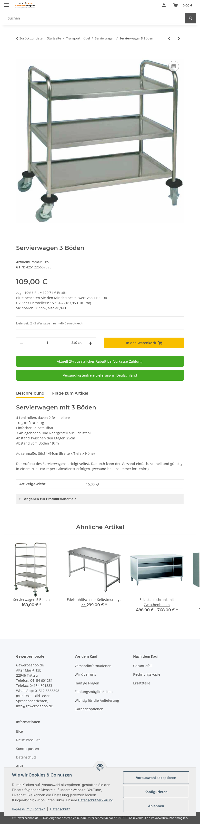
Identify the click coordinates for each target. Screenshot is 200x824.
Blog (19, 731)
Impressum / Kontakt (28, 809)
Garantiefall (142, 665)
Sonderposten (27, 748)
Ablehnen (156, 806)
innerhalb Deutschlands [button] (67, 323)
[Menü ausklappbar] (6, 3)
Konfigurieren (156, 792)
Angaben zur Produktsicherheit (47, 499)
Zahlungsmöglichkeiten (94, 691)
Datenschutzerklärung (95, 800)
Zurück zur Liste (31, 38)
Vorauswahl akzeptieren (156, 778)
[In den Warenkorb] (20, 54)
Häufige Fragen (87, 683)
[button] (164, 5)
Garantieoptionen (89, 709)
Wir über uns (85, 674)
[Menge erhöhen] (90, 343)
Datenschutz (60, 809)
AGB (19, 766)
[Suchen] (190, 18)
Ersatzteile (141, 683)
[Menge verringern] (21, 343)
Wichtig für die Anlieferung (97, 700)
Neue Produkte (28, 740)
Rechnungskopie (146, 674)
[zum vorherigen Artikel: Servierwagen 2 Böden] (169, 38)
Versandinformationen (93, 665)
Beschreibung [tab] (30, 393)
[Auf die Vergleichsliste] (173, 66)
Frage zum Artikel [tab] (70, 393)
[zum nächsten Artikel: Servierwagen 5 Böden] (179, 38)
